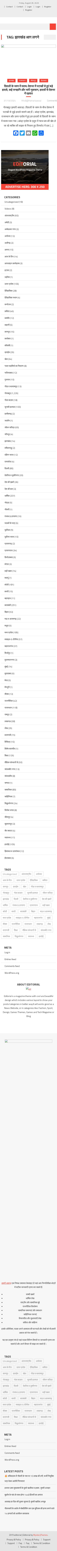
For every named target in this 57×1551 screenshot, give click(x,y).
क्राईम (7, 352)
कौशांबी (7, 345)
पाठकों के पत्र (10, 523)
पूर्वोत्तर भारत (9, 536)
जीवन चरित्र (10, 427)
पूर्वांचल (7, 530)
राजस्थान (22, 80)
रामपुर (7, 714)
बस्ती (7, 591)
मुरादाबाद (8, 673)
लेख (6, 728)
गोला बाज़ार (9, 400)
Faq (20, 1543)
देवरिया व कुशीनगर (12, 475)
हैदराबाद (44, 80)
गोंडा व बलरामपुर (11, 386)
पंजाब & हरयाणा (11, 516)
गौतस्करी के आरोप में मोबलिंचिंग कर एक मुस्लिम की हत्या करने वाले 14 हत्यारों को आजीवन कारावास (29, 1511)
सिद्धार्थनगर (9, 803)
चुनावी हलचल (10, 406)
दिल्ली (7, 468)
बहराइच (8, 598)
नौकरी (7, 509)
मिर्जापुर (7, 653)
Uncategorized (12, 201)
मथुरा (7, 625)
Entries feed (10, 959)
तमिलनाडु (8, 448)
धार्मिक (7, 495)
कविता (7, 311)
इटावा (7, 270)
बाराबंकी (8, 605)
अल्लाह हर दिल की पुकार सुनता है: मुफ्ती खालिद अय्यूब (25, 1501)
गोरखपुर (8, 393)
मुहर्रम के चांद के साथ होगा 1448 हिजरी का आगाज (24, 1494)
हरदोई (7, 844)
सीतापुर (33, 80)
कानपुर (7, 331)
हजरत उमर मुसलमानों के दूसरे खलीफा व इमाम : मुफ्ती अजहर (27, 1487)
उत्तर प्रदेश (9, 283)
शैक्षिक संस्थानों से (11, 762)
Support (46, 1539)
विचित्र (7, 741)
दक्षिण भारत (9, 454)
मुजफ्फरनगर (9, 659)
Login (29, 6)
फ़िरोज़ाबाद (9, 557)
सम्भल (7, 782)
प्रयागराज (9, 550)
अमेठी (7, 222)
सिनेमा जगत (9, 810)
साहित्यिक (8, 796)
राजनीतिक (9, 700)
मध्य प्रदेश (9, 632)
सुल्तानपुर (8, 823)
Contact (9, 6)
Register (47, 6)
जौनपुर (7, 434)
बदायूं (7, 577)
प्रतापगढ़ (8, 543)
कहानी (7, 324)
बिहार (7, 612)
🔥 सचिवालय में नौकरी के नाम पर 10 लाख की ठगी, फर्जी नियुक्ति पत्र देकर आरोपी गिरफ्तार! (29, 1478)
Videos (8, 208)
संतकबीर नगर (10, 769)
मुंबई (6, 666)
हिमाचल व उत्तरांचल (12, 851)
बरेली (7, 584)
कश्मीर (7, 318)
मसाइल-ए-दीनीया (11, 639)
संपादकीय (8, 776)
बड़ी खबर (8, 571)
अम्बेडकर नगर (10, 229)
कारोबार (8, 338)
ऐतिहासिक (8, 290)
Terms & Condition (41, 1543)
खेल (6, 359)
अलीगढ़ (7, 242)
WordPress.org (12, 973)
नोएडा (7, 502)
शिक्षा (6, 755)
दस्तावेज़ (8, 461)
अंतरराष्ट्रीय (9, 215)
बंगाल (7, 564)
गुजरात (7, 379)
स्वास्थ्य (8, 837)
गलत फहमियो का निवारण (14, 365)
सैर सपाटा (8, 830)
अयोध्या (7, 236)
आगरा (7, 249)
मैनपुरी (7, 687)
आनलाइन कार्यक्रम (12, 263)
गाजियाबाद (9, 372)
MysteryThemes (40, 1535)
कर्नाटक (8, 304)
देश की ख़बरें (9, 482)
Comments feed (12, 966)
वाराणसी (8, 735)
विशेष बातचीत (10, 748)
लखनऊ (8, 721)
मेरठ (6, 680)
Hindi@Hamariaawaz (31, 100)
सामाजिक (8, 789)
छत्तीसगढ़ (8, 413)
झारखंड (11, 80)
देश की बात (9, 489)
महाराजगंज (9, 646)
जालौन (7, 420)
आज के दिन (9, 256)
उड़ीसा (7, 277)
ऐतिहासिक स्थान (11, 297)
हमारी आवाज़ (6, 1283)
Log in (7, 952)
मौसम (7, 694)
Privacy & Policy (14, 1539)
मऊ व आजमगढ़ (10, 618)
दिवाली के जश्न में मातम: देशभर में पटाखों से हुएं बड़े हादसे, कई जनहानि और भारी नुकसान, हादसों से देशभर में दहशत (28, 89)
